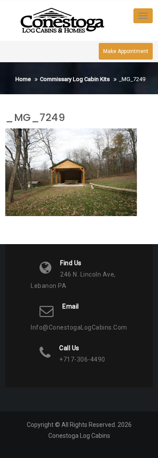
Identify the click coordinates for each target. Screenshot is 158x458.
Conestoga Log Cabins (79, 435)
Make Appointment (125, 51)
